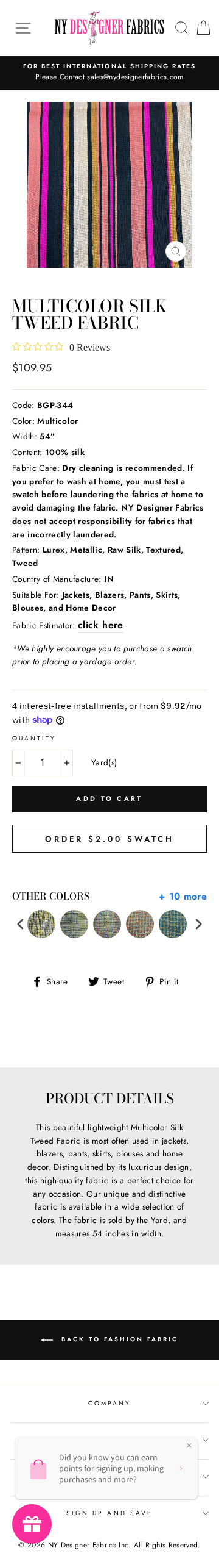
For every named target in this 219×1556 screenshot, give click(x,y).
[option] (109, 73)
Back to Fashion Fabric (118, 1339)
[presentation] (20, 924)
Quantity (34, 738)
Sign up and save (109, 1513)
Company (109, 1403)
